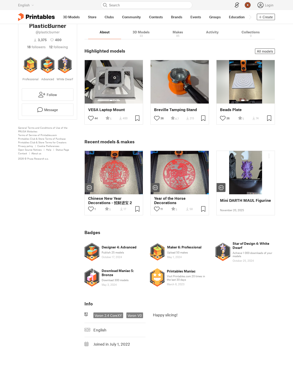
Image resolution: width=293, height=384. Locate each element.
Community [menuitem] (131, 17)
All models (265, 51)
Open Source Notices (30, 149)
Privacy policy (25, 145)
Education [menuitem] (237, 17)
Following (58, 47)
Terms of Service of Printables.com (37, 134)
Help (48, 149)
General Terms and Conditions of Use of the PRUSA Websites (43, 129)
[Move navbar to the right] (250, 17)
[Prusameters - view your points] (248, 5)
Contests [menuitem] (156, 17)
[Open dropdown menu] (269, 156)
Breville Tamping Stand (175, 109)
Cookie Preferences (48, 145)
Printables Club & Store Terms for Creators (42, 142)
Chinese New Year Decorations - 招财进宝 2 (110, 200)
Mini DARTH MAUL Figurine (245, 200)
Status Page (62, 149)
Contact (22, 153)
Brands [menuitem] (176, 17)
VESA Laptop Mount (106, 109)
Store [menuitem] (92, 17)
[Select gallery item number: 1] (111, 100)
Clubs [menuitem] (109, 17)
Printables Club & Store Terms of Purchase (42, 138)
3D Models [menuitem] (71, 17)
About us (36, 153)
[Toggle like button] (91, 118)
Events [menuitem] (195, 17)
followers (36, 47)
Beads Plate (231, 109)
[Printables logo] (36, 17)
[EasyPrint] (236, 5)
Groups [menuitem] (215, 17)
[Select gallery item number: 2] (116, 100)
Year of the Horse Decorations (170, 200)
